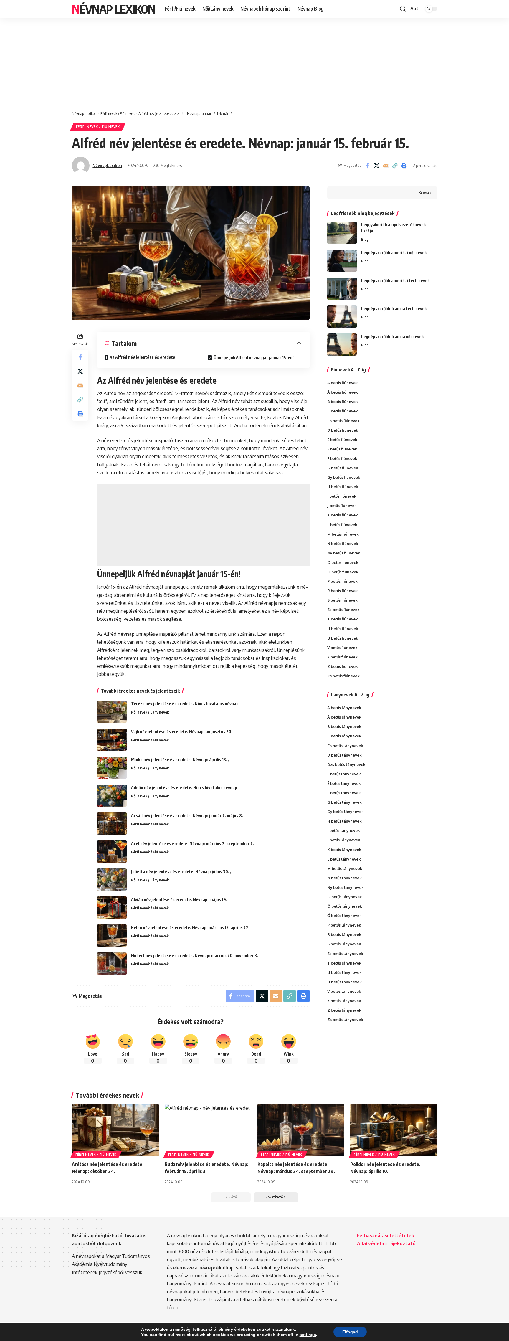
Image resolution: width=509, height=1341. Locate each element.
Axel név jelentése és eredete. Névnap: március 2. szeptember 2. (192, 843)
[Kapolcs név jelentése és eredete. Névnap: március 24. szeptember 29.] (300, 1130)
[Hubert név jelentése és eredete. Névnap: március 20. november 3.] (112, 963)
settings (308, 1334)
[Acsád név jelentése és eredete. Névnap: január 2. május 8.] (112, 823)
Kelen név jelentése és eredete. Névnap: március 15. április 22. (190, 927)
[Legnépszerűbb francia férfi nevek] (342, 316)
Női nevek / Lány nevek (150, 712)
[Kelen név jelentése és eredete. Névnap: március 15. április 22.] (112, 935)
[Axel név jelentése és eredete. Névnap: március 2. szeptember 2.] (112, 851)
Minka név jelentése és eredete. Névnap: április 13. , (180, 759)
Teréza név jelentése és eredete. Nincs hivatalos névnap (185, 703)
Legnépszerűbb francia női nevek (392, 336)
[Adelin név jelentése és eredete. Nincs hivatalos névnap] (112, 796)
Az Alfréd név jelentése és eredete (142, 357)
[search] (403, 9)
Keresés (425, 192)
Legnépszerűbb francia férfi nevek (394, 308)
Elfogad (350, 1332)
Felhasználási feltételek (385, 1235)
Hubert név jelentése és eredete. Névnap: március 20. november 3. (194, 955)
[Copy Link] (395, 165)
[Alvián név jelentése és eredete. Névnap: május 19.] (112, 907)
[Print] (404, 165)
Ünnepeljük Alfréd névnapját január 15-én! (254, 357)
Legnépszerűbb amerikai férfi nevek (395, 280)
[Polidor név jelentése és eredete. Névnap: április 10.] (393, 1130)
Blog (364, 239)
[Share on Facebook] (367, 165)
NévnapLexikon (107, 165)
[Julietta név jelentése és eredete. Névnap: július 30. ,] (112, 879)
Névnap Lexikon (113, 9)
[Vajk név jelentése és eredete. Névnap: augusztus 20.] (112, 740)
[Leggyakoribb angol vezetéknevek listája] (342, 233)
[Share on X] (376, 165)
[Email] (385, 165)
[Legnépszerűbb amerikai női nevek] (342, 261)
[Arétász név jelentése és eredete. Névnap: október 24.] (115, 1130)
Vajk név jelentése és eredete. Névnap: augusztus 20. (181, 731)
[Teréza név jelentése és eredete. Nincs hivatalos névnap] (112, 712)
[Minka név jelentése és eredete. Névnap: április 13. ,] (112, 768)
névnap (126, 634)
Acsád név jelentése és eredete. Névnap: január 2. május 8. (187, 815)
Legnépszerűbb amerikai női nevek (394, 252)
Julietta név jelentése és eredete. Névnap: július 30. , (181, 871)
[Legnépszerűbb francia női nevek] (342, 344)
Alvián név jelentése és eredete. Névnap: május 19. (179, 899)
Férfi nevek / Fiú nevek (98, 126)
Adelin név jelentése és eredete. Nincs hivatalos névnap (184, 787)
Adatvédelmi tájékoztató (386, 1243)
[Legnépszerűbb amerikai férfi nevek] (342, 289)
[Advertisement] (254, 61)
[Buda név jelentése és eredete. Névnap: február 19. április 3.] (208, 1130)
